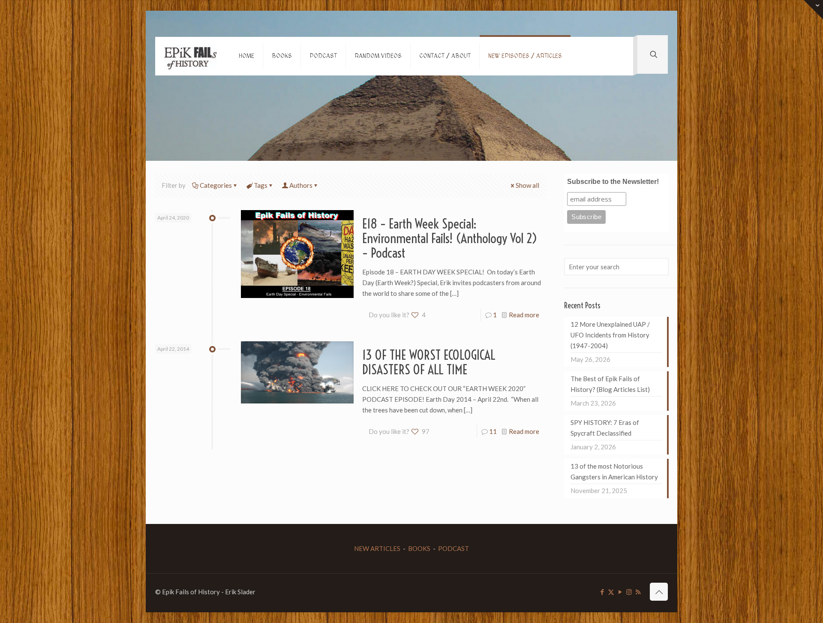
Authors (300, 185)
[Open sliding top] (813, 9)
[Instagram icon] (629, 592)
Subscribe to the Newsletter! (613, 181)
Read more (524, 315)
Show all (527, 185)
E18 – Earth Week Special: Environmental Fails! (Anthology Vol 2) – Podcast (450, 238)
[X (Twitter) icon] (611, 592)
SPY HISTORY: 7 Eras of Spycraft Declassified (605, 427)
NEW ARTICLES (377, 548)
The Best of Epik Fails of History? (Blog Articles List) (610, 384)
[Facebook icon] (602, 592)
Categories (216, 185)
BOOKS (419, 548)
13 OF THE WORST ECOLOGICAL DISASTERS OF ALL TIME (429, 362)
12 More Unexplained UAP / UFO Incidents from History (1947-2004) (610, 334)
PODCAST (453, 548)
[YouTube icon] (620, 592)
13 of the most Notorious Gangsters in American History (614, 471)
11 (493, 431)
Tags (260, 185)
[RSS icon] (638, 592)
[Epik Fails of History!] (190, 56)
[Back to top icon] (659, 592)
